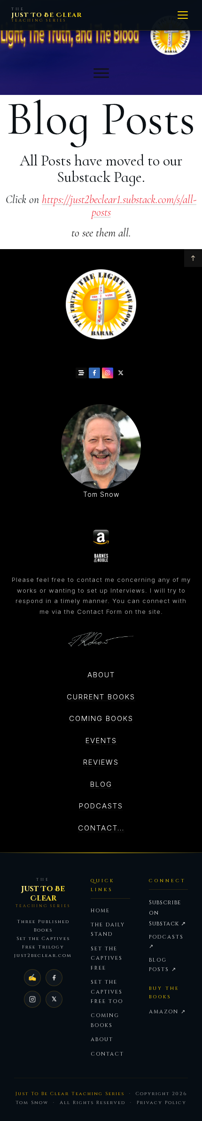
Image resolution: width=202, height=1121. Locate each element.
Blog (101, 784)
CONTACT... (101, 827)
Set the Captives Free (107, 958)
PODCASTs (101, 805)
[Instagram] (32, 999)
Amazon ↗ (167, 1011)
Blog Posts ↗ (163, 964)
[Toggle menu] (183, 15)
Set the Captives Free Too (107, 992)
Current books (101, 696)
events (101, 740)
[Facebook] (54, 977)
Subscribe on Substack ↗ (167, 913)
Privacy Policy (161, 1102)
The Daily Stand (108, 929)
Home (100, 910)
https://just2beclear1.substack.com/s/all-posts (119, 206)
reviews (101, 762)
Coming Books (105, 1020)
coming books (101, 718)
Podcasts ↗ (166, 941)
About (101, 674)
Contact (107, 1054)
